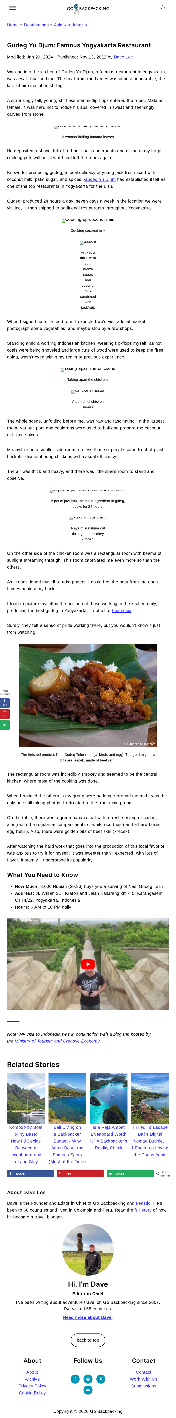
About (32, 1372)
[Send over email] (5, 725)
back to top (88, 1340)
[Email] (88, 1390)
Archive (32, 1379)
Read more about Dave (87, 1317)
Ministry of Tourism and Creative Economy (57, 1041)
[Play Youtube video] (88, 964)
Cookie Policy (32, 1392)
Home (13, 25)
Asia (58, 25)
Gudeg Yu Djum (100, 179)
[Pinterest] (100, 1379)
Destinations (36, 25)
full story (143, 1210)
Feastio (143, 1203)
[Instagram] (88, 1379)
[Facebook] (75, 1379)
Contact (144, 1372)
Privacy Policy (32, 1386)
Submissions (143, 1386)
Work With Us (144, 1379)
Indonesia (77, 25)
